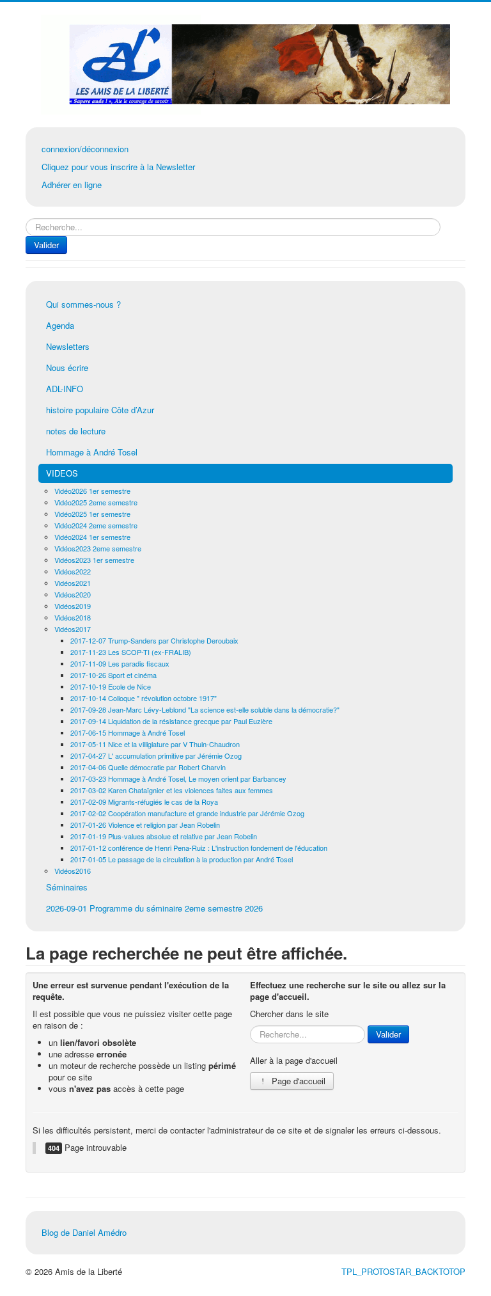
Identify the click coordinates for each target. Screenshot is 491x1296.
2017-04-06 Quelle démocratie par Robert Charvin (148, 767)
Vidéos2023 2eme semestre (97, 548)
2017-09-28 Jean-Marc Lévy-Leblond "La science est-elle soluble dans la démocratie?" (204, 709)
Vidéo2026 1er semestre (92, 491)
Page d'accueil (297, 1081)
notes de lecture (75, 431)
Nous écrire (67, 367)
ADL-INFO (64, 389)
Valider (46, 245)
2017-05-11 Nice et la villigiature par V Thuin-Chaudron (155, 744)
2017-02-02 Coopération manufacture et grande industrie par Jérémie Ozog (187, 813)
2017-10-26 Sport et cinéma (113, 675)
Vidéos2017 (72, 629)
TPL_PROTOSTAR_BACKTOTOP (403, 1271)
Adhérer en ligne (72, 184)
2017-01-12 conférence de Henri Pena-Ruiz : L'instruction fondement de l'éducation (198, 847)
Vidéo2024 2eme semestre (95, 525)
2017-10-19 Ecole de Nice (110, 686)
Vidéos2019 (72, 606)
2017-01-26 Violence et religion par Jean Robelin (145, 824)
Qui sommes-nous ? (83, 304)
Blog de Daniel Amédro (84, 1232)
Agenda (60, 325)
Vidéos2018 (72, 617)
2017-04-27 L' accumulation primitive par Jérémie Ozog (156, 755)
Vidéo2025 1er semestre (92, 514)
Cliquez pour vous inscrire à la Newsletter (118, 167)
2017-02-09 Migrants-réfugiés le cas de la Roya (144, 801)
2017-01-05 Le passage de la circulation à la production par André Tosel (181, 859)
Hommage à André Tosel (91, 452)
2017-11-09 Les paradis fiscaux (119, 663)
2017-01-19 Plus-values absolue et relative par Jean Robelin (163, 836)
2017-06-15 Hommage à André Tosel (127, 732)
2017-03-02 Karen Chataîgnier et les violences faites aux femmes (171, 790)
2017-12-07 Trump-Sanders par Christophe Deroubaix (154, 640)
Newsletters (68, 346)
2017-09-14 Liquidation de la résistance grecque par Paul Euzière (171, 721)
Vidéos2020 (72, 594)
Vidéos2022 (72, 571)
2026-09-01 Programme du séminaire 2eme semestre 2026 (154, 908)
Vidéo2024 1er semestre (92, 537)
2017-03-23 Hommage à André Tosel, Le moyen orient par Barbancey (178, 778)
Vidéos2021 (72, 583)
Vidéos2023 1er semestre (94, 560)
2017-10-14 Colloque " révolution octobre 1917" (143, 698)
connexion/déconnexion (85, 149)
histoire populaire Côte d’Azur (100, 410)
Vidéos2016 (72, 870)
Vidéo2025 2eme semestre (95, 502)
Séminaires (67, 887)
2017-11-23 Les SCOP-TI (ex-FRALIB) (130, 652)
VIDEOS (62, 473)
